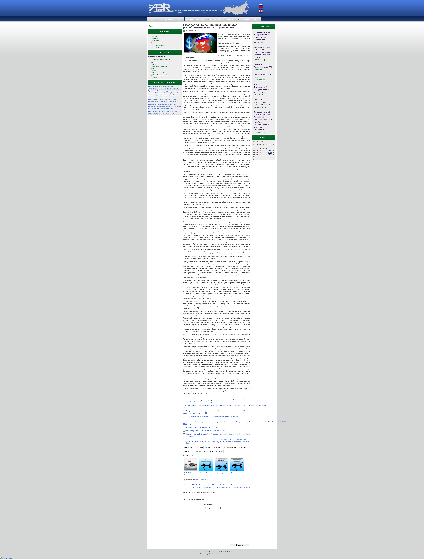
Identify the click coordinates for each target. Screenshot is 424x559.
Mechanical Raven (218, 554)
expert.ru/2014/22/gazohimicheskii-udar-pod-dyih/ (200, 402)
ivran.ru (258, 70)
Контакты (256, 19)
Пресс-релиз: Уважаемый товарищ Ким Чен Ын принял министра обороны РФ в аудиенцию (163, 100)
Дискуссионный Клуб (216, 19)
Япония (154, 77)
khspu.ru (258, 42)
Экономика (156, 43)
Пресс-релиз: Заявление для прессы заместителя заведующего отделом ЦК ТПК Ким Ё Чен (164, 112)
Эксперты (189, 19)
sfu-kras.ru (260, 107)
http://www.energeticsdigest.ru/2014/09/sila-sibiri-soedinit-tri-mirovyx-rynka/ (212, 416)
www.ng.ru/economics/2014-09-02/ (195, 413)
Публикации (200, 19)
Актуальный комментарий (161, 60)
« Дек (254, 159)
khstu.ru (258, 95)
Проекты (180, 19)
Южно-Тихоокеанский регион (161, 75)
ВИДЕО (154, 36)
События (230, 19)
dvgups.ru (259, 132)
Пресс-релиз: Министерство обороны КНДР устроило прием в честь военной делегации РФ (163, 87)
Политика (155, 41)
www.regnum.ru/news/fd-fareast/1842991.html (201, 427)
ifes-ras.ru (259, 80)
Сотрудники (169, 19)
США (154, 71)
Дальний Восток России (160, 62)
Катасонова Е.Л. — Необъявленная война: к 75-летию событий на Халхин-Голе (209, 485)
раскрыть (152, 56)
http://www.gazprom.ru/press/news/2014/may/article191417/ (206, 431)
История (155, 38)
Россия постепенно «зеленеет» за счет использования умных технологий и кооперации (221, 487)
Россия (154, 68)
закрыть (161, 56)
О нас (160, 19)
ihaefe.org (259, 60)
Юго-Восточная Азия (159, 73)
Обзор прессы (159, 45)
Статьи (156, 47)
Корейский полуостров (159, 66)
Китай (154, 64)
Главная (151, 19)
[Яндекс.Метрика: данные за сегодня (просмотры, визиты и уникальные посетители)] (6, 558)
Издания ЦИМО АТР (243, 19)
